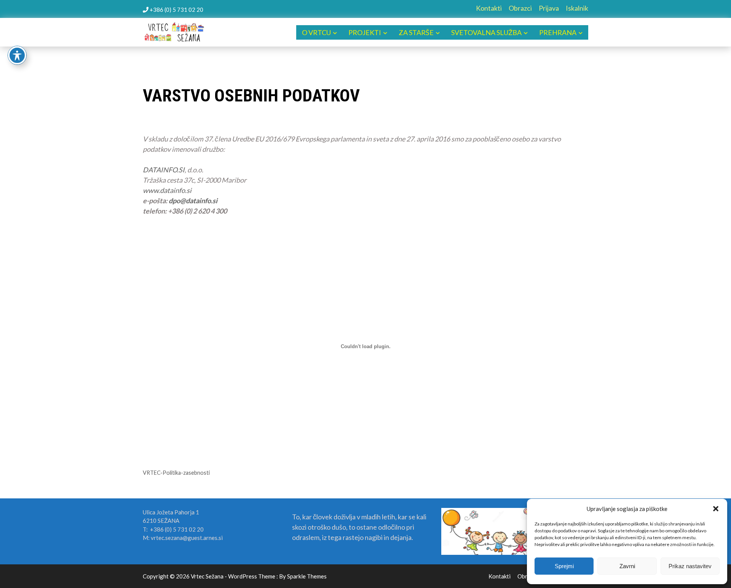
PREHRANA (557, 32)
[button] (716, 508)
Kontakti (489, 8)
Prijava (549, 8)
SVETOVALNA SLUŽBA (486, 32)
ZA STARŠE (416, 32)
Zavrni (627, 566)
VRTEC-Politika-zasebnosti (176, 472)
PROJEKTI (364, 32)
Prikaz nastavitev (690, 566)
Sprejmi (564, 566)
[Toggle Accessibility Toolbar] (17, 55)
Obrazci (520, 8)
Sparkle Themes (307, 576)
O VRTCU (316, 32)
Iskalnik (577, 8)
